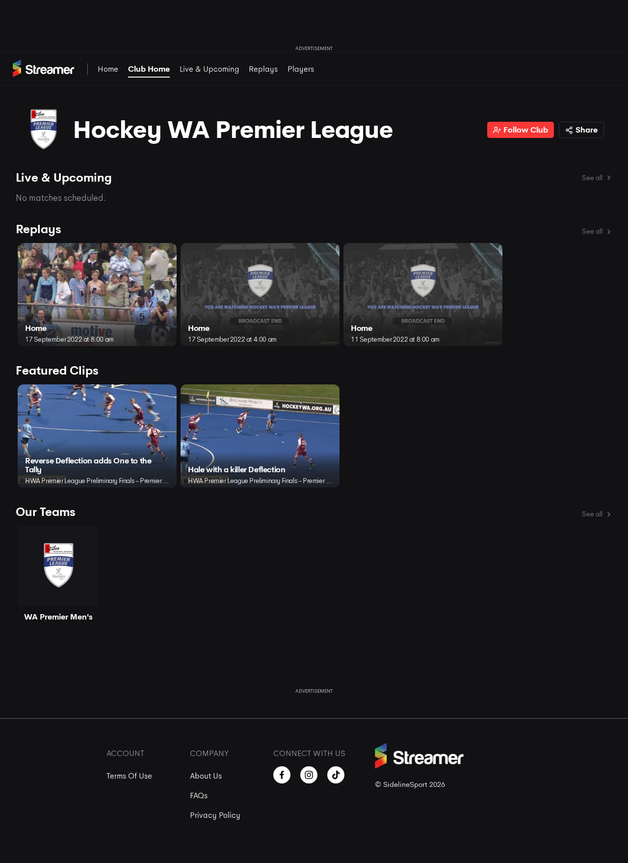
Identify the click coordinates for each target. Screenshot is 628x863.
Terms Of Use (129, 776)
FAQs (199, 795)
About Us (206, 776)
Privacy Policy (215, 815)
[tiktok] (335, 774)
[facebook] (281, 774)
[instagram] (308, 774)
